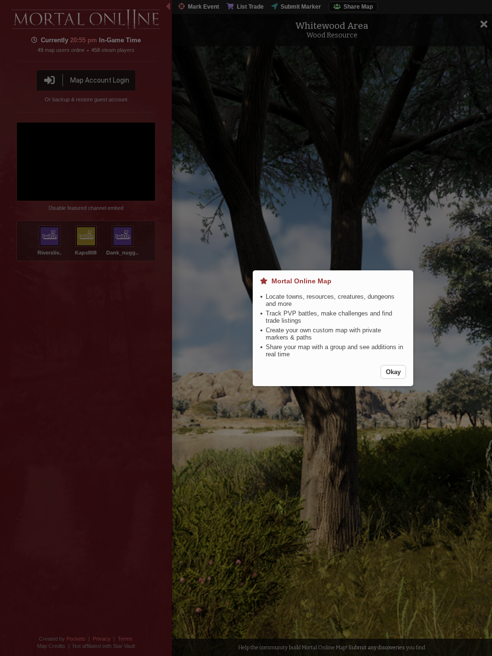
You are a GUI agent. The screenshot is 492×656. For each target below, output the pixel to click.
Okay (393, 372)
